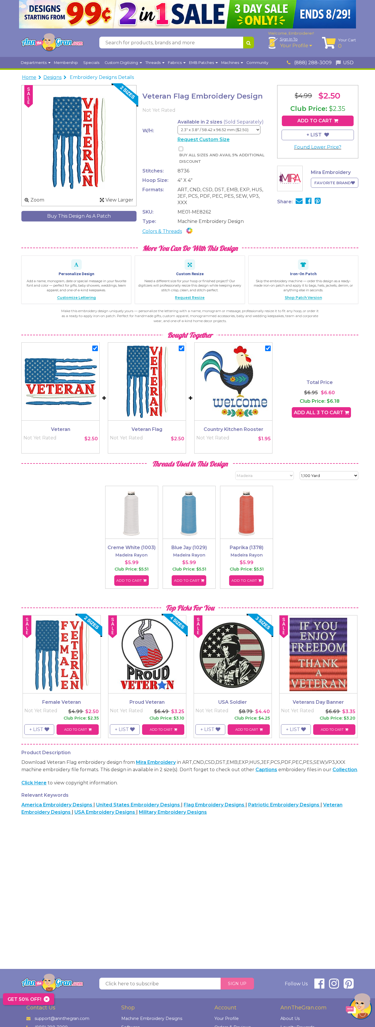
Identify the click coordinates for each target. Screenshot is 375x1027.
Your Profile (294, 45)
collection (345, 769)
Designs (52, 77)
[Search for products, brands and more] (248, 42)
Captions (266, 769)
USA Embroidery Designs (105, 812)
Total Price (319, 382)
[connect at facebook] (319, 986)
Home (29, 77)
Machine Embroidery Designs (151, 1018)
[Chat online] (359, 1008)
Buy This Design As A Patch (79, 216)
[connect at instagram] (334, 986)
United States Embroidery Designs (138, 805)
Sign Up (237, 983)
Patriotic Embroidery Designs (284, 805)
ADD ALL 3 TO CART (319, 412)
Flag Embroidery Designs (215, 805)
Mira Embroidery (156, 762)
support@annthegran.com (62, 1018)
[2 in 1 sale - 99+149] (187, 14)
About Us (290, 1018)
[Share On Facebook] (309, 201)
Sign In (289, 39)
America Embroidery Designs (57, 805)
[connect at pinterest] (349, 986)
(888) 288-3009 (312, 62)
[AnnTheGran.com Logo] (52, 42)
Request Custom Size (204, 139)
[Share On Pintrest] (318, 201)
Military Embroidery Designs (173, 812)
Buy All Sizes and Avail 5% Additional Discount (221, 158)
